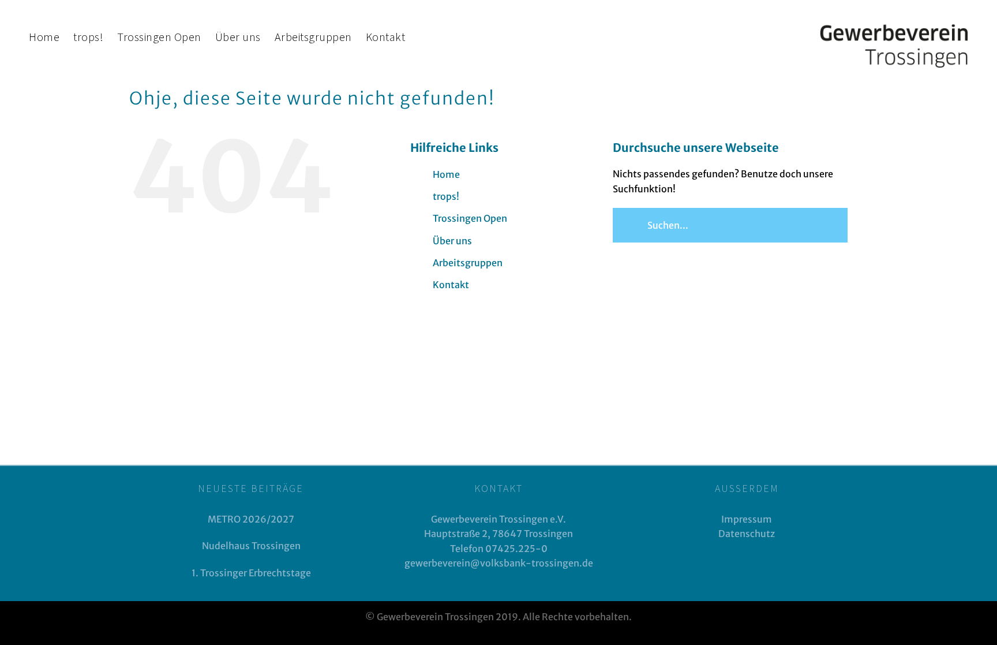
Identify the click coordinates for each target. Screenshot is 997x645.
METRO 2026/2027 (251, 519)
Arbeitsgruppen (468, 263)
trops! (446, 196)
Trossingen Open (470, 218)
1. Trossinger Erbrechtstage (251, 573)
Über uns (452, 241)
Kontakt (451, 284)
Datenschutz (746, 533)
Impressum (746, 519)
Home (446, 174)
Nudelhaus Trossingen (251, 545)
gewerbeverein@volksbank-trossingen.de (498, 563)
